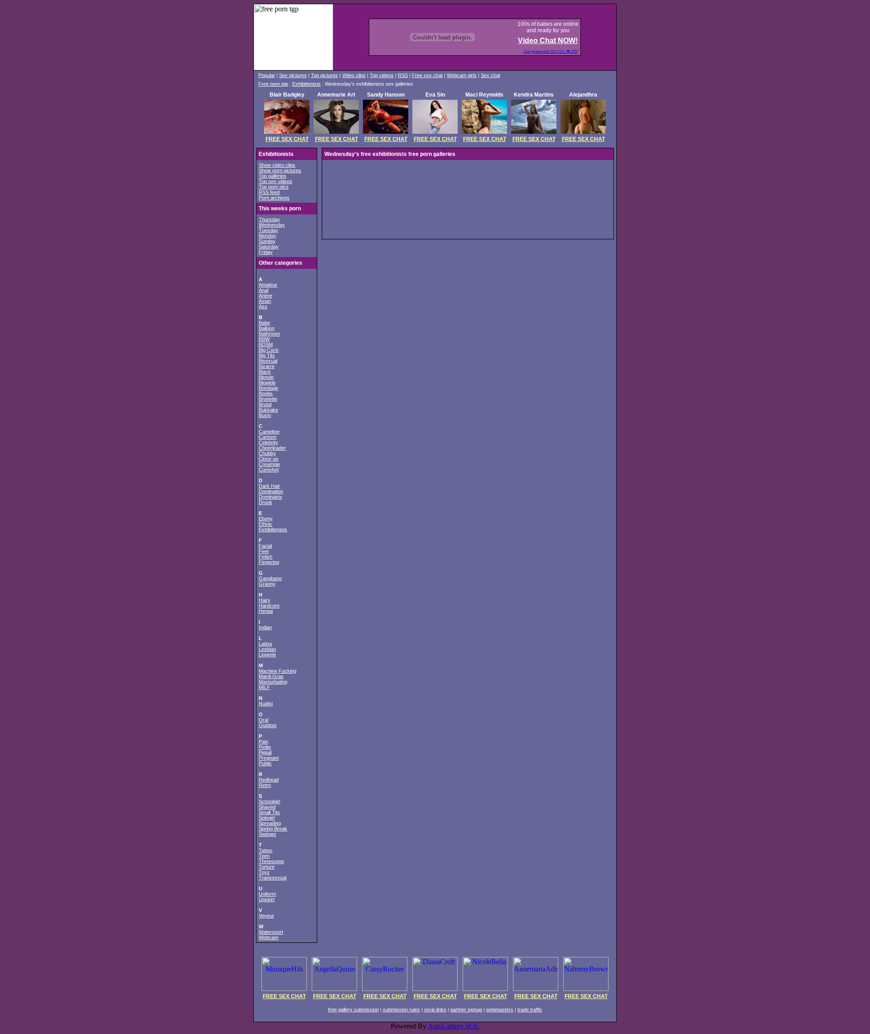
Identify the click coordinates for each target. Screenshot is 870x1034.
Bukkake (268, 410)
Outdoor (268, 725)
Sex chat (490, 75)
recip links (435, 1009)
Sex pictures (293, 75)
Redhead (269, 779)
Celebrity (268, 442)
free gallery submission (353, 1009)
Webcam (268, 937)
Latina (265, 643)
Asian (265, 301)
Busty (265, 415)
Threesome (271, 861)
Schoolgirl (269, 801)
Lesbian (267, 649)
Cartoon (267, 437)
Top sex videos (275, 181)
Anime (265, 295)
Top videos (382, 75)
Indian (265, 627)
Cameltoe (269, 431)
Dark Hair (269, 486)
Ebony (266, 518)
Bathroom (269, 333)
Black (265, 371)
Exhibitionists (306, 84)
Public (265, 763)
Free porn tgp (273, 84)
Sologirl (267, 817)
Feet (264, 551)
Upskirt (267, 899)
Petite (265, 747)
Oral (263, 720)
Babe (264, 322)
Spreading (270, 823)
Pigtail (265, 752)
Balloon (267, 328)
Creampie (269, 464)
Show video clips (277, 165)
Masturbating (273, 681)
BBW (264, 339)
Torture (267, 866)
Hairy (265, 600)
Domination (271, 491)
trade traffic (529, 1009)
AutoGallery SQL (453, 1026)
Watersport (271, 932)
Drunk (265, 502)
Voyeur (266, 915)
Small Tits (269, 812)
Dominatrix (270, 497)
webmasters (499, 1009)
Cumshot (269, 469)
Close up (268, 458)
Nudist (266, 703)
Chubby (267, 453)
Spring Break (273, 828)
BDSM (266, 344)
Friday (266, 252)
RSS (403, 75)
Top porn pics (274, 186)
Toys (264, 872)
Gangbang (270, 578)
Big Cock (269, 350)
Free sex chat (427, 75)
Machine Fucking (277, 671)
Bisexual (268, 361)
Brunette (268, 399)
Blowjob (267, 382)
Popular (266, 75)
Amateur (268, 284)
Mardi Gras (271, 676)
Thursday (269, 219)
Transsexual (272, 877)
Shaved (267, 807)
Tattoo (265, 850)
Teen (264, 856)
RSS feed (269, 192)
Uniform (267, 894)
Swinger (267, 834)
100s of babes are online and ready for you (548, 27)
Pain (263, 741)
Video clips (354, 75)
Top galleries (272, 176)
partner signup (466, 1009)
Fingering (269, 562)
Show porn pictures (280, 170)
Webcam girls (462, 75)
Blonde (266, 377)
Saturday (269, 246)
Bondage (268, 388)
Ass (263, 306)
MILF (264, 687)
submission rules (401, 1009)
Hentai (266, 611)
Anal (263, 290)
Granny (267, 584)
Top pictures (324, 75)
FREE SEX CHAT (287, 139)
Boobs (266, 393)
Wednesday (272, 225)
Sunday (267, 241)
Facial (265, 546)
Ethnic (265, 524)
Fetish (265, 556)
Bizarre (267, 366)
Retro (265, 785)
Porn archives (274, 197)
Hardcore (269, 605)
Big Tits (267, 355)
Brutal (265, 404)
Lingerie (267, 654)
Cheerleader (272, 448)
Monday (267, 235)
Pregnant (269, 758)
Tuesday (268, 230)
